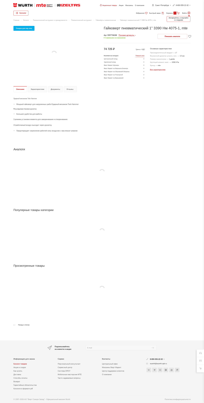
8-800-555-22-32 (182, 5)
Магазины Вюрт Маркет (111, 367)
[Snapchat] (171, 370)
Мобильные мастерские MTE (70, 374)
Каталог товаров (20, 364)
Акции (121, 5)
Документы (55, 89)
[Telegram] (154, 370)
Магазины (129, 5)
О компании (139, 5)
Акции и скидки (19, 367)
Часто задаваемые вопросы (69, 378)
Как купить (17, 371)
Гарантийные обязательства (25, 385)
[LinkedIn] (177, 370)
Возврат (16, 381)
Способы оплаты (20, 378)
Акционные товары (109, 5)
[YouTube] (160, 370)
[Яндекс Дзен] (166, 370)
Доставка (17, 374)
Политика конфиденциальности (178, 399)
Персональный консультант (69, 364)
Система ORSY (64, 371)
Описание (20, 89)
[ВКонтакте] (149, 370)
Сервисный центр (65, 367)
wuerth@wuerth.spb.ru (158, 363)
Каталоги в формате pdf (23, 389)
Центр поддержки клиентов (113, 371)
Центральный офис (110, 364)
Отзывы (70, 89)
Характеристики (37, 89)
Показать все (140, 56)
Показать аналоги (172, 36)
